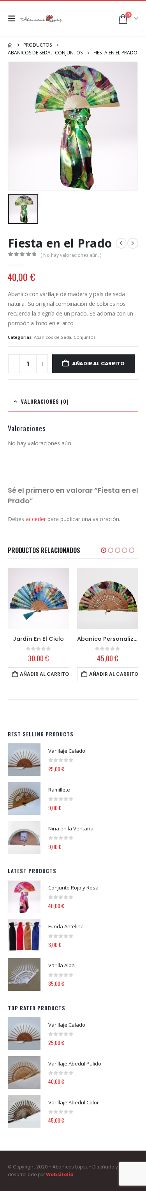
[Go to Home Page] (10, 45)
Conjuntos (84, 337)
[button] (14, 18)
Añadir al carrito (98, 363)
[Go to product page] (38, 599)
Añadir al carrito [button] (44, 674)
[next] (132, 243)
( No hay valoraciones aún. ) (70, 255)
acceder (36, 519)
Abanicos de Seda (52, 337)
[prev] (121, 243)
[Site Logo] (41, 19)
